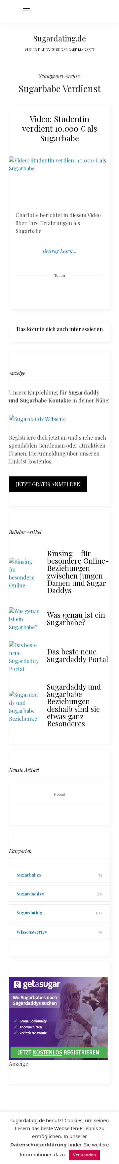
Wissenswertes (32, 932)
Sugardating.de (59, 38)
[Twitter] (47, 291)
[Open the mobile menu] (26, 11)
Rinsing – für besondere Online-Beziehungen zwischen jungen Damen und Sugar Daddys (78, 571)
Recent (59, 794)
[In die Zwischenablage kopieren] (84, 291)
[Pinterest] (59, 291)
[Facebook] (34, 291)
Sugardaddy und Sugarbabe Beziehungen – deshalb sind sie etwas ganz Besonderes (74, 705)
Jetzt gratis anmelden (48, 484)
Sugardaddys (30, 893)
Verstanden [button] (84, 1155)
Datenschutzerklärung (38, 1144)
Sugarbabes (29, 875)
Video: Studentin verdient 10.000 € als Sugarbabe (59, 128)
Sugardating (30, 912)
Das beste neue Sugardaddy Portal (77, 655)
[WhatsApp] (72, 291)
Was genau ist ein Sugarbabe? (76, 618)
